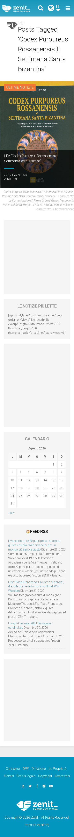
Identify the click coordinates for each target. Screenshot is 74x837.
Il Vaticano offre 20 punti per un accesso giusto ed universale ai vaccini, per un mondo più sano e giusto (34, 545)
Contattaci (62, 776)
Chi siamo (13, 769)
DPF (26, 769)
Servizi (9, 776)
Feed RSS (39, 531)
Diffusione (39, 769)
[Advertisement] (37, 257)
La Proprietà (57, 769)
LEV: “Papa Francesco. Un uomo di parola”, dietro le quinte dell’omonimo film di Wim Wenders (36, 586)
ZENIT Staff (11, 178)
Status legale (26, 776)
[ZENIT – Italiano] (20, 8)
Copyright (45, 776)
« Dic (11, 513)
